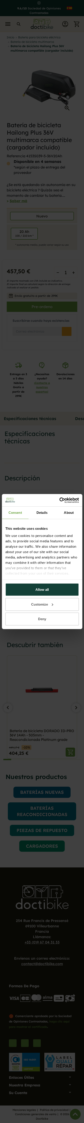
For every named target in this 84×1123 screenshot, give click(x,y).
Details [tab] (42, 512)
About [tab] (69, 512)
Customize (39, 604)
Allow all (42, 589)
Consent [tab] (15, 512)
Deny (42, 619)
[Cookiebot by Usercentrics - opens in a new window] (60, 500)
